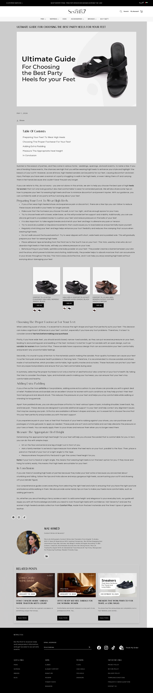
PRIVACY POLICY (113, 664)
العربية (141, 2)
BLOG (15, 677)
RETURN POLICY (113, 669)
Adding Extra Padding (34, 146)
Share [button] (22, 120)
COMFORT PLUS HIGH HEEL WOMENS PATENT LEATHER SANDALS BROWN (103, 299)
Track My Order (132, 648)
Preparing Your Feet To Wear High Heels (44, 137)
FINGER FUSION (50, 682)
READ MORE (22, 618)
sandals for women (26, 346)
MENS (16, 664)
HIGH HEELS (80, 669)
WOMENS (17, 669)
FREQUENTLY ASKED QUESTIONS (119, 682)
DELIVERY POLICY (114, 673)
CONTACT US (112, 686)
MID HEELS (80, 673)
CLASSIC (48, 664)
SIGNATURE (49, 673)
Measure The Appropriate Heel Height (43, 151)
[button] (121, 11)
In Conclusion (30, 155)
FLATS (78, 664)
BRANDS (16, 673)
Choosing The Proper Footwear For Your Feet (47, 142)
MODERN (48, 677)
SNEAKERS (48, 686)
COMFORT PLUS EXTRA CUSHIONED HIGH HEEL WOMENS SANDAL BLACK (46, 299)
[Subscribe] (89, 647)
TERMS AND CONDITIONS (116, 677)
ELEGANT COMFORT (52, 669)
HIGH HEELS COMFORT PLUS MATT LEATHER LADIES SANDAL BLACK (76, 298)
